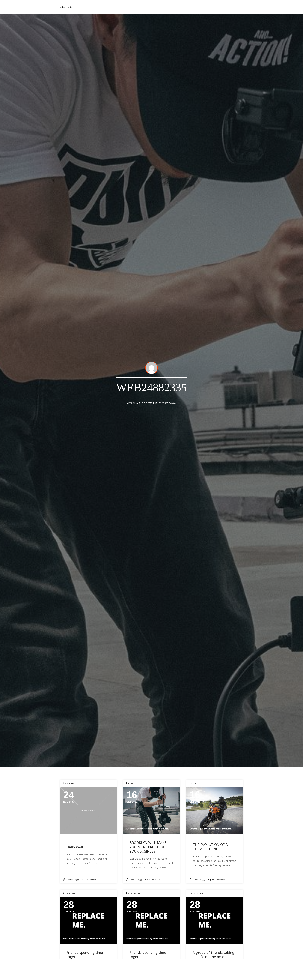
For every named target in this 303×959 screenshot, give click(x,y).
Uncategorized (73, 893)
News (132, 783)
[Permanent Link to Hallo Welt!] (88, 810)
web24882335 (73, 880)
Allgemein (71, 783)
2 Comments (154, 880)
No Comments (218, 880)
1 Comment (91, 880)
